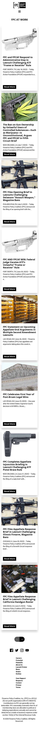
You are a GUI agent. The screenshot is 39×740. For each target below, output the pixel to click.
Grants (18, 671)
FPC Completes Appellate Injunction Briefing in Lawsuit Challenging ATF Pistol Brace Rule (17, 465)
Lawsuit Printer (21, 667)
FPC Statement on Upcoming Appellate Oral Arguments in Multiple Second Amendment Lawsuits (19, 330)
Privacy (18, 685)
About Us (19, 665)
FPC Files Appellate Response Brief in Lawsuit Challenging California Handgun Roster (19, 599)
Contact (19, 683)
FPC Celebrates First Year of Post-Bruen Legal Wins (18, 395)
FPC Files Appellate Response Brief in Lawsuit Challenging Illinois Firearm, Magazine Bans (19, 533)
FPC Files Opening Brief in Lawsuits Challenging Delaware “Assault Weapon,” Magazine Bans (19, 196)
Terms (18, 687)
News (18, 669)
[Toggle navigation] (19, 11)
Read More (9, 87)
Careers (19, 658)
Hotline (18, 674)
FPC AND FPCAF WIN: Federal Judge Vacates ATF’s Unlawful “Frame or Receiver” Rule (19, 263)
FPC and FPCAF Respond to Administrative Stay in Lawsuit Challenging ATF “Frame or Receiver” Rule (18, 61)
